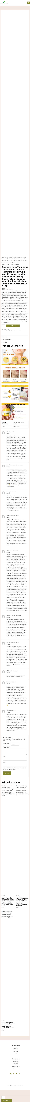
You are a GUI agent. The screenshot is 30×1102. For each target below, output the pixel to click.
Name (4, 756)
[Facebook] (10, 1073)
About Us (16, 1048)
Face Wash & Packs (16, 1066)
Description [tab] (4, 337)
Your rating (6, 744)
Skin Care (7, 257)
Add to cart (13, 325)
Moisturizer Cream (5, 264)
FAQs (16, 1053)
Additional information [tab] (6, 339)
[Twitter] (13, 1073)
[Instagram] (19, 1073)
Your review (6, 747)
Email (4, 762)
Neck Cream (12, 264)
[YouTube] (16, 1073)
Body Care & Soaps (16, 1068)
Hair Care (16, 1065)
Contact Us (15, 1050)
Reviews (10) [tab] (4, 342)
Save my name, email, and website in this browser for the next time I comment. (14, 768)
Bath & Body (15, 1061)
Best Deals (15, 1051)
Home (3, 257)
